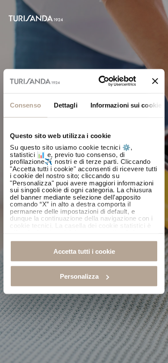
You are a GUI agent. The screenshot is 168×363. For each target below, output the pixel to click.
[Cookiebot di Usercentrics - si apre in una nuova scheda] (102, 81)
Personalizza (79, 276)
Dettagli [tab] (66, 104)
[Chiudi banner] (155, 81)
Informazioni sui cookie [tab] (126, 104)
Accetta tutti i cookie (84, 251)
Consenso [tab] (25, 104)
